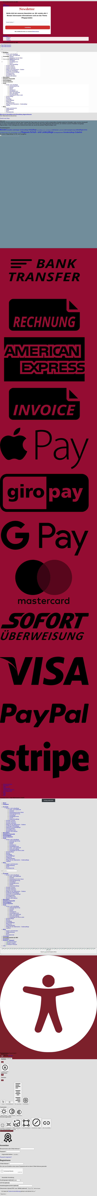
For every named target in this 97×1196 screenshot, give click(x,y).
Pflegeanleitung (10, 109)
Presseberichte (10, 112)
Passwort (3, 1151)
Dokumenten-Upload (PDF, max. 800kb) (13, 1188)
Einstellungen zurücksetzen (7, 1130)
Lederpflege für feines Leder (16, 95)
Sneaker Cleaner (10, 65)
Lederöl (11, 63)
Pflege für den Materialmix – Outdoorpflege (16, 104)
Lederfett (11, 56)
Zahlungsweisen (7, 791)
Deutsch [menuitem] (8, 37)
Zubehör (8, 105)
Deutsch (5, 36)
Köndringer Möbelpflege (12, 70)
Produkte (5, 52)
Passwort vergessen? (6, 1157)
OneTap (10, 1055)
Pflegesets (8, 101)
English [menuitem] (8, 38)
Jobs (4, 793)
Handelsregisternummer (9, 1185)
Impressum (6, 785)
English (13, 943)
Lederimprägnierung (14, 59)
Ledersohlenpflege (13, 64)
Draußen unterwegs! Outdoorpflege (17, 130)
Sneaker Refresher (10, 68)
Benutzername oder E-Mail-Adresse (10, 1148)
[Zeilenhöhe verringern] (2, 1080)
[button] (6, 5)
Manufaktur (6, 77)
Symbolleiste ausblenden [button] (6, 1058)
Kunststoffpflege (10, 100)
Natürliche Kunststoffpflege (12, 72)
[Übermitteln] (3, 872)
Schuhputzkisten (10, 73)
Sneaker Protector (10, 67)
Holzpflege (8, 99)
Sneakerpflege (9, 96)
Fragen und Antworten (11, 108)
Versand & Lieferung (8, 789)
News (7, 110)
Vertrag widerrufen (48, 800)
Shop (4, 83)
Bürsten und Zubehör (11, 76)
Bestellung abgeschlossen (24, 114)
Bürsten (8, 97)
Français (14, 944)
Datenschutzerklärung (14, 1191)
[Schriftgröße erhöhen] (2, 1056)
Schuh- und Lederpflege (12, 54)
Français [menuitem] (8, 40)
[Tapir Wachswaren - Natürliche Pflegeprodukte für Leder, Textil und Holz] (5, 46)
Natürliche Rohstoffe (9, 78)
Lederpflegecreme (13, 61)
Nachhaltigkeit (7, 80)
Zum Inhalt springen (5, 1129)
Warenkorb (3, 114)
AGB (4, 787)
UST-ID (4, 1182)
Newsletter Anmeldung (8, 1177)
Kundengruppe (6, 1180)
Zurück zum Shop (4, 118)
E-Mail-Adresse (4, 1163)
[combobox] (48, 951)
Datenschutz (35, 31)
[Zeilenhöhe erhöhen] (2, 1075)
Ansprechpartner (8, 81)
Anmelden (15, 1154)
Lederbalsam (12, 90)
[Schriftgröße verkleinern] (2, 1062)
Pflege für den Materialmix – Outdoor (15, 69)
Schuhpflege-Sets (10, 74)
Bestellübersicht (11, 114)
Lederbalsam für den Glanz (16, 58)
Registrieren (3, 1194)
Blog (4, 106)
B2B (4, 795)
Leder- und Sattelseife (14, 55)
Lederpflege (12, 60)
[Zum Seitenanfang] (0, 799)
